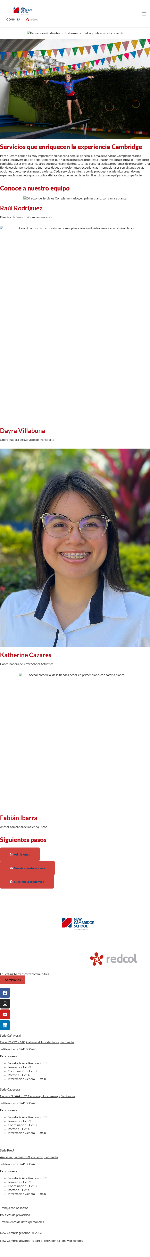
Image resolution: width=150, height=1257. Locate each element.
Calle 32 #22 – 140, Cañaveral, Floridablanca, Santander (37, 1042)
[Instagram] (5, 1003)
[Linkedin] (5, 1025)
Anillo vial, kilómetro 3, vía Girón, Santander (29, 1157)
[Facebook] (5, 993)
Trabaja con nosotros (14, 1208)
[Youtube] (5, 1014)
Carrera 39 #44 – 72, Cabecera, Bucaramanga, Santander (37, 1096)
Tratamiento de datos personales (22, 1222)
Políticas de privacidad (15, 1215)
